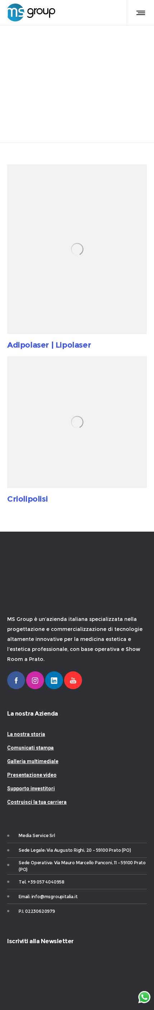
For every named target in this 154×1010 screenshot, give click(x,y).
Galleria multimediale (32, 761)
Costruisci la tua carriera (37, 802)
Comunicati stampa (30, 748)
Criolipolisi (27, 499)
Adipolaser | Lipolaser (49, 345)
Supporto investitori (31, 788)
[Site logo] (31, 12)
